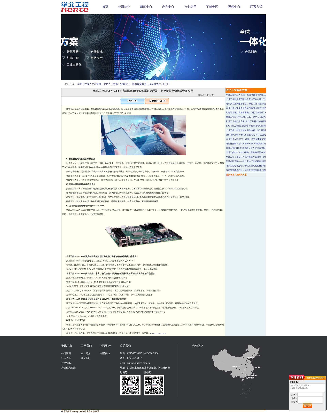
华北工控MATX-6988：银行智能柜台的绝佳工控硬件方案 (252, 95)
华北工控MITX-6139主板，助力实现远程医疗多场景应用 (251, 148)
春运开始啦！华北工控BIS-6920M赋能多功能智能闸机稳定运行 (254, 143)
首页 (105, 7)
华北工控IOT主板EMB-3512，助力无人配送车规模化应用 (252, 117)
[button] (160, 77)
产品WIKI (66, 363)
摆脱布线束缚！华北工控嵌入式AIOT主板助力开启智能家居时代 (255, 135)
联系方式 (256, 7)
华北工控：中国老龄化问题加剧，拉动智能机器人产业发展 (252, 130)
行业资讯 (66, 358)
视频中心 (234, 7)
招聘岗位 (105, 353)
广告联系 (95, 411)
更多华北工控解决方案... (237, 174)
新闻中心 (146, 7)
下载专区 (212, 7)
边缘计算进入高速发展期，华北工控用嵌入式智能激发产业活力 (254, 112)
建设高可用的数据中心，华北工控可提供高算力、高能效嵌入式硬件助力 (259, 103)
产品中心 (168, 7)
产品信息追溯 (68, 367)
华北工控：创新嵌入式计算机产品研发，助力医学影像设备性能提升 (256, 157)
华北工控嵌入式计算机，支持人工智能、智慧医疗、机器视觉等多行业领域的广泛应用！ (123, 84)
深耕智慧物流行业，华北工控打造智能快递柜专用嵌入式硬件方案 (255, 170)
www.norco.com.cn (158, 333)
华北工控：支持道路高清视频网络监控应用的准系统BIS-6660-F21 (255, 108)
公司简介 (124, 7)
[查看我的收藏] (157, 103)
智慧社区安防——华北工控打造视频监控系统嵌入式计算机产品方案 (256, 161)
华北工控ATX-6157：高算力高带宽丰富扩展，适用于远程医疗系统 (256, 139)
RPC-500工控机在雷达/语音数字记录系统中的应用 (248, 126)
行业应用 (190, 7)
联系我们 (85, 358)
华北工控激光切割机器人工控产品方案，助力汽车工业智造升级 (254, 99)
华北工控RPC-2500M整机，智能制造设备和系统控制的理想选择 (255, 152)
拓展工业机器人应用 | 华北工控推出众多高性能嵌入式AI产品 (253, 121)
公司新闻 (66, 353)
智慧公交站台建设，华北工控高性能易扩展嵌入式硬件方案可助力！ (256, 166)
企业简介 (85, 353)
